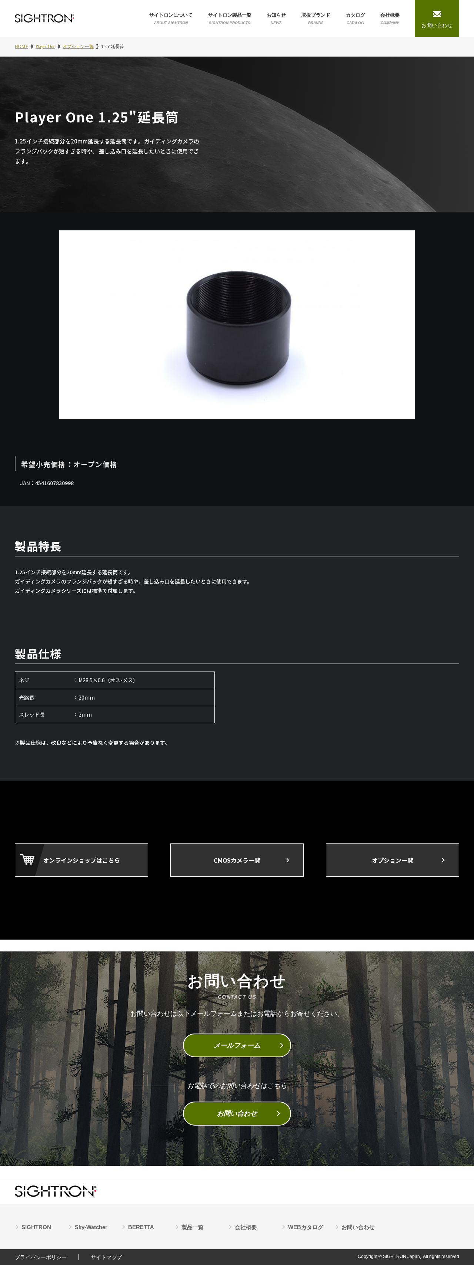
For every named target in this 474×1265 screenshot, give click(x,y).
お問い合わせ (237, 1113)
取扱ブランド (315, 18)
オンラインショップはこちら (81, 860)
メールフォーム (237, 1045)
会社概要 (390, 18)
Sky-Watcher (91, 1227)
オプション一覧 (392, 860)
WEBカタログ (305, 1227)
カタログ (355, 18)
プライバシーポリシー (41, 1257)
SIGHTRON (36, 1227)
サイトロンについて (171, 18)
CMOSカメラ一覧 (237, 860)
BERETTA (141, 1227)
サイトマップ (106, 1257)
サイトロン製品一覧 (229, 18)
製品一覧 (192, 1227)
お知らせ (276, 18)
